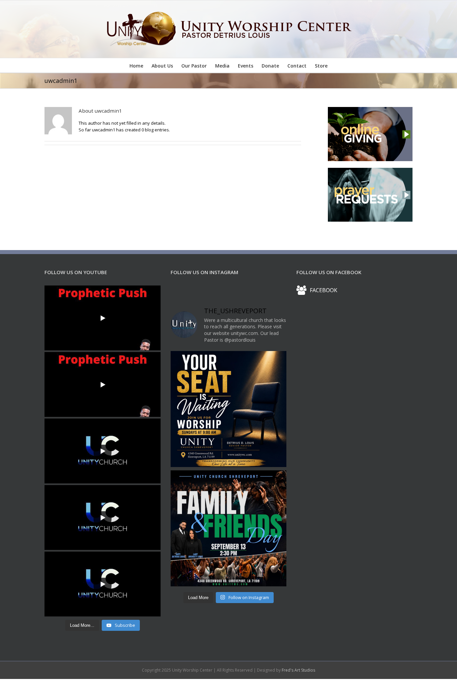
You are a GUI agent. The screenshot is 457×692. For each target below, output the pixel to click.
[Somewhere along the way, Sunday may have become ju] (229, 409)
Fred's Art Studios (298, 670)
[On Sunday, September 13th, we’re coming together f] (229, 528)
